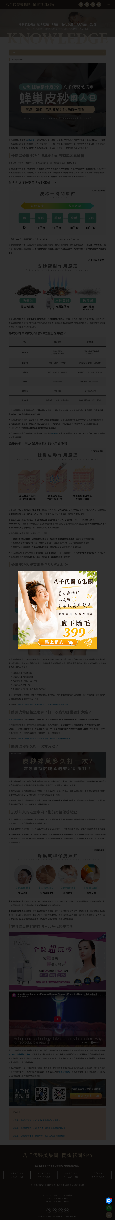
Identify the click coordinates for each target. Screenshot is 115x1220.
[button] (94, 574)
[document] (57, 610)
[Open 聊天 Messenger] (109, 1200)
